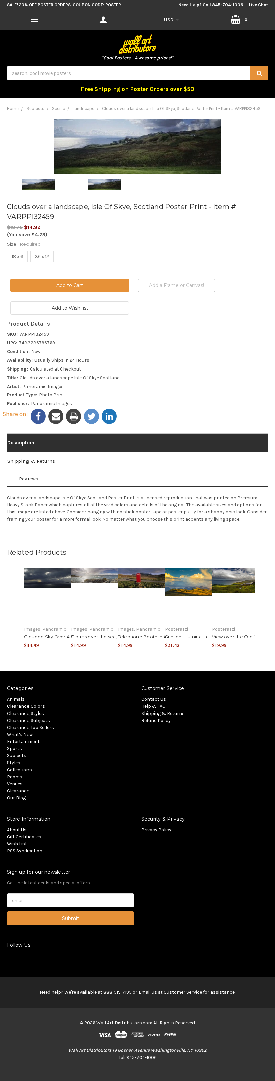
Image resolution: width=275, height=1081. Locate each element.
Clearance (18, 791)
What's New (20, 734)
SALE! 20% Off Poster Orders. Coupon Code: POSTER (64, 4)
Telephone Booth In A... (144, 636)
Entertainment (23, 741)
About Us (17, 830)
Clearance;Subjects (28, 720)
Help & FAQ (153, 706)
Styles (13, 763)
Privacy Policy (156, 830)
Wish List (17, 844)
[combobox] (137, 73)
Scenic (58, 108)
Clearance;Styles (25, 713)
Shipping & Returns (31, 461)
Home (13, 108)
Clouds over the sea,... (95, 636)
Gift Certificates (24, 837)
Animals (16, 699)
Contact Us (153, 699)
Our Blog (16, 798)
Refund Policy (156, 720)
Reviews (28, 479)
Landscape (83, 108)
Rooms (14, 777)
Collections (19, 770)
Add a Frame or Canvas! (176, 285)
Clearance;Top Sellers (30, 727)
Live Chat (258, 4)
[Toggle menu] (34, 19)
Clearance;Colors (26, 706)
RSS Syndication (24, 851)
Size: (24, 244)
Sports (14, 748)
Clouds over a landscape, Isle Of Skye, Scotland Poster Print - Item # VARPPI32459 (181, 108)
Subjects (35, 108)
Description (20, 443)
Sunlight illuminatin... (188, 636)
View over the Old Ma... (238, 636)
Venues (15, 784)
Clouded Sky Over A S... (50, 636)
